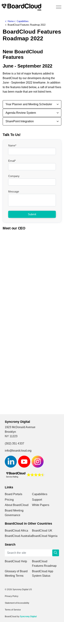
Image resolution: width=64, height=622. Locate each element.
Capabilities (39, 494)
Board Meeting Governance (14, 513)
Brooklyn (10, 431)
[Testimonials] (25, 474)
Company (14, 176)
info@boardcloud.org (18, 450)
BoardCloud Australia (18, 535)
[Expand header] (58, 7)
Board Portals (13, 494)
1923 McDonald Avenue (21, 427)
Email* (12, 160)
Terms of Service (13, 609)
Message (13, 191)
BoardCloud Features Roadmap (44, 563)
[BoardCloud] (21, 7)
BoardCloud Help (16, 561)
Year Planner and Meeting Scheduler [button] (29, 104)
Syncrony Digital (28, 616)
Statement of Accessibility (17, 603)
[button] (55, 552)
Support (37, 499)
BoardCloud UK (42, 530)
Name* (12, 145)
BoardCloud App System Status (42, 573)
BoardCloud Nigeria (44, 535)
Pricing (9, 499)
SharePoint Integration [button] (20, 121)
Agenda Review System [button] (21, 112)
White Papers (40, 504)
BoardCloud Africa (16, 530)
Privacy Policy (11, 596)
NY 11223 (11, 436)
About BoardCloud (16, 504)
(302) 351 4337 (14, 443)
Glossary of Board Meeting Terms (16, 573)
